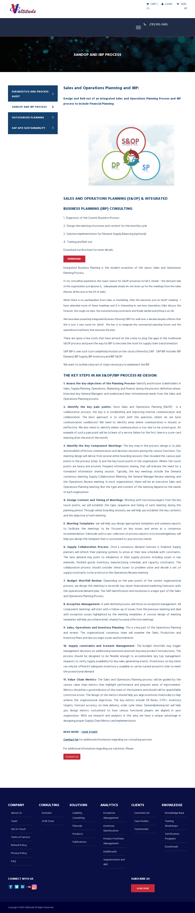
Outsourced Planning (28, 117)
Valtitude (30, 907)
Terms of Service (20, 837)
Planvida (77, 826)
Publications (79, 842)
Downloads (171, 846)
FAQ (13, 861)
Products (78, 834)
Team (14, 821)
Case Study (90, 732)
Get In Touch (18, 829)
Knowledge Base (174, 813)
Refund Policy (19, 845)
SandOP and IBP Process (29, 107)
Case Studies (141, 821)
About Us (16, 813)
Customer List (142, 813)
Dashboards (110, 851)
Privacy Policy (19, 853)
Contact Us (70, 739)
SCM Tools (48, 821)
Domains (47, 813)
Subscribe (143, 888)
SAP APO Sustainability (28, 128)
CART (153, 4)
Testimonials (141, 829)
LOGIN (168, 4)
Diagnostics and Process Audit (30, 94)
